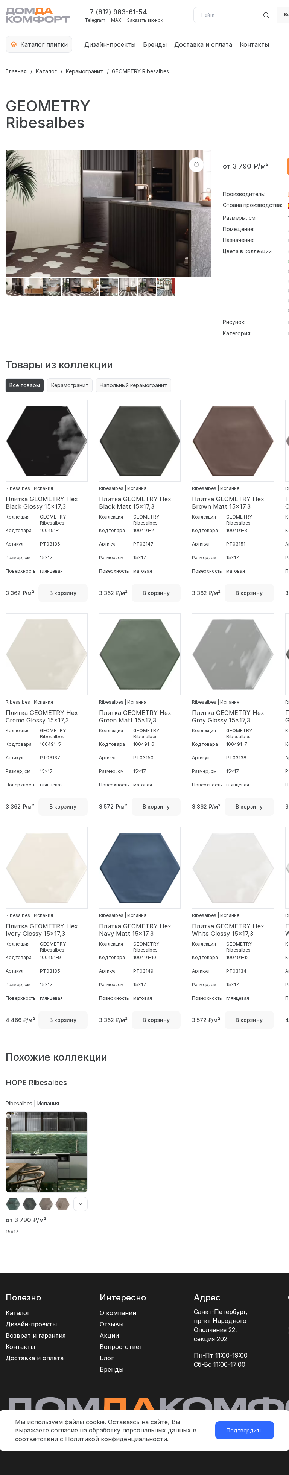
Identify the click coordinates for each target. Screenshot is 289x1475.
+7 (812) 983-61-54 (116, 12)
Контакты (254, 44)
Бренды (155, 44)
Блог (107, 1358)
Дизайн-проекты (109, 44)
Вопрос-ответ (121, 1346)
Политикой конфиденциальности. (117, 1439)
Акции (109, 1335)
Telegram (95, 20)
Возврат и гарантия (35, 1335)
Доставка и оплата (203, 44)
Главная (16, 71)
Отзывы (111, 1324)
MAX (116, 20)
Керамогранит (84, 71)
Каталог (46, 71)
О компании (118, 1313)
